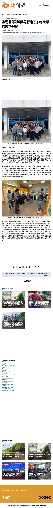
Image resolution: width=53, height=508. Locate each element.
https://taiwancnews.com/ (8, 384)
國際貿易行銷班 (19, 33)
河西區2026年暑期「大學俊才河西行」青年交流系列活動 (37, 475)
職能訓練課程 (26, 33)
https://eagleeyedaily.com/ (8, 368)
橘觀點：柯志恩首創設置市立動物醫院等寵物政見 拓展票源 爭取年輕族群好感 (39, 304)
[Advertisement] (27, 90)
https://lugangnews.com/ (8, 381)
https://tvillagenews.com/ (8, 390)
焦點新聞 (15, 18)
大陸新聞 (6, 445)
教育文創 (9, 18)
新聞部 (28, 281)
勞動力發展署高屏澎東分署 (9, 33)
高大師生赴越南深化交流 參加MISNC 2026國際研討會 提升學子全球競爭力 (13, 304)
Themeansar (42, 505)
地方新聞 (4, 18)
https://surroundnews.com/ (8, 371)
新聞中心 (5, 305)
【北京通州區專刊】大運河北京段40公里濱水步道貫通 (11, 455)
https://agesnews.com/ (7, 378)
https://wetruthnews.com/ (8, 375)
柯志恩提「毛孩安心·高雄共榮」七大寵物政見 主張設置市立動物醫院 (13, 325)
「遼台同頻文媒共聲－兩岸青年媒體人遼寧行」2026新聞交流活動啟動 (11, 475)
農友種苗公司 (33, 33)
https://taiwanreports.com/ (8, 365)
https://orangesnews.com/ (8, 387)
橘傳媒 (6, 497)
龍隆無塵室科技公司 (41, 33)
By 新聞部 (4, 30)
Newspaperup (34, 505)
